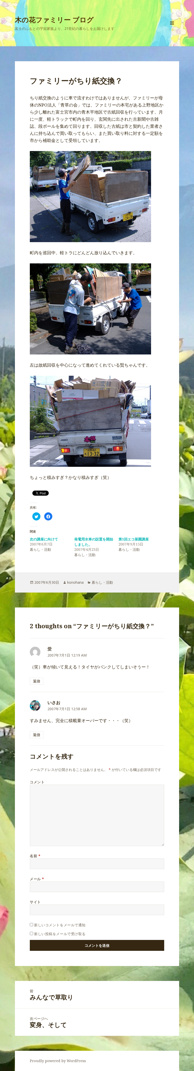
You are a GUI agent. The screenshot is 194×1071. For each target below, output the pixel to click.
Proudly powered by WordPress (58, 1060)
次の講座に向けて (44, 539)
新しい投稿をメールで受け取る (60, 933)
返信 (36, 681)
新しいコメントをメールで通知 (60, 924)
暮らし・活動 (102, 582)
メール (37, 878)
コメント (37, 782)
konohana (75, 582)
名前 (35, 855)
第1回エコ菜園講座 (133, 539)
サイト (35, 901)
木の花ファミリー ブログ (54, 19)
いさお (53, 702)
